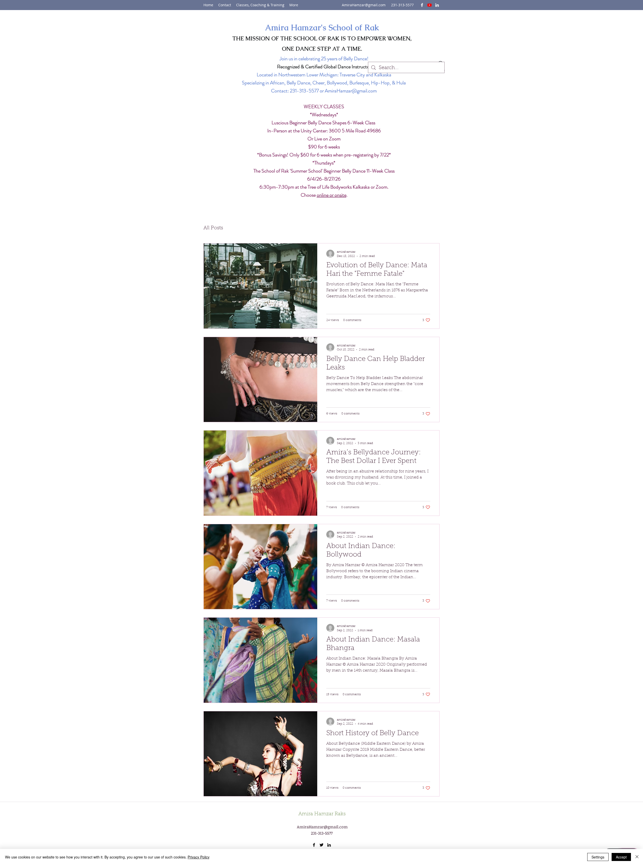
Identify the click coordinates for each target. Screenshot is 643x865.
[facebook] (421, 5)
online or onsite (331, 195)
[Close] (637, 857)
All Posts (213, 228)
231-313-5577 (304, 90)
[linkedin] (437, 5)
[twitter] (429, 5)
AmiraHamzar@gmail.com (364, 5)
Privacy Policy (198, 856)
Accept (621, 856)
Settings (598, 856)
